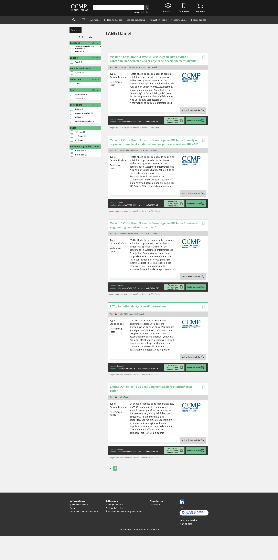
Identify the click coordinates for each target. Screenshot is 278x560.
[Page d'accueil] (74, 20)
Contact (73, 508)
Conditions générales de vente (84, 511)
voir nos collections (141, 12)
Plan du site (186, 524)
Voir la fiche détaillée (191, 110)
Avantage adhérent (114, 505)
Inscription (155, 505)
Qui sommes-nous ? (79, 505)
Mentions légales (188, 520)
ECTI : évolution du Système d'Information (138, 306)
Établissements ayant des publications (124, 511)
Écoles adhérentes (114, 508)
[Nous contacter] (83, 20)
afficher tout (96, 43)
